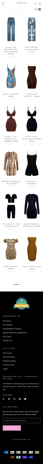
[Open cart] (40, 3)
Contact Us (7, 340)
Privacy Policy (8, 365)
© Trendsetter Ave (21, 439)
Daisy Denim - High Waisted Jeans (32, 49)
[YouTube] (25, 399)
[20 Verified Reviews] (21, 314)
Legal (5, 369)
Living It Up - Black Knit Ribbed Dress (32, 139)
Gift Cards (7, 336)
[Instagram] (14, 399)
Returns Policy (9, 357)
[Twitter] (9, 399)
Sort (15, 9)
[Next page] (26, 282)
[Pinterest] (20, 399)
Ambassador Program (12, 329)
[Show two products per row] (40, 9)
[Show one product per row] (36, 9)
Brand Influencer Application (15, 332)
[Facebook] (3, 399)
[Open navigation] (3, 3)
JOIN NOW (7, 395)
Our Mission (8, 325)
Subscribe (12, 428)
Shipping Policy (9, 361)
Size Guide (7, 353)
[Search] (36, 3)
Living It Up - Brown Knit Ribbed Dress (11, 139)
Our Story (7, 321)
